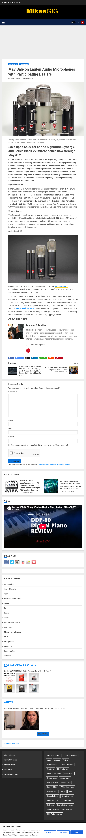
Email (10, 429)
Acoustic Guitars (53, 755)
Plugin (63, 792)
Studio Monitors (53, 810)
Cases (6, 603)
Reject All (63, 833)
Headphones (52, 778)
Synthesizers (67, 810)
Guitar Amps (68, 774)
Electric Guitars (62, 769)
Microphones (13, 64)
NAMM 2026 (52, 787)
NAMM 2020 (65, 783)
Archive (57, 760)
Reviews (50, 801)
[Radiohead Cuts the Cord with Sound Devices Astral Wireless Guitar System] (51, 486)
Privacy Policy (9, 765)
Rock (70, 481)
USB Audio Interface (54, 814)
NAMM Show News (67, 787)
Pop (70, 792)
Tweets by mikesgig (11, 744)
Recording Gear (9, 651)
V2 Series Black (61, 286)
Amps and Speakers (70, 755)
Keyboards (8, 627)
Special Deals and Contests (20, 665)
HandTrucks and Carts (12, 622)
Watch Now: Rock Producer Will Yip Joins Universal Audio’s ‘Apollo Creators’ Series (34, 708)
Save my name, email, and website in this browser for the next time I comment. (39, 445)
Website (11, 437)
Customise (49, 833)
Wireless (31, 480)
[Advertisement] (43, 41)
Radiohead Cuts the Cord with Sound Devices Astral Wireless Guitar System (70, 486)
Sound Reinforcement (65, 805)
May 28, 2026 (66, 491)
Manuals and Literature (12, 632)
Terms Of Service (10, 760)
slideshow (68, 801)
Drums (6, 613)
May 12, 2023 (29, 78)
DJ (5, 608)
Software (7, 656)
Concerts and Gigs (66, 765)
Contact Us (8, 769)
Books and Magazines (12, 599)
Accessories (9, 584)
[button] (3, 22)
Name (10, 420)
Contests (50, 769)
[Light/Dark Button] (73, 22)
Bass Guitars (52, 765)
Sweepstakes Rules (11, 774)
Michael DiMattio (16, 78)
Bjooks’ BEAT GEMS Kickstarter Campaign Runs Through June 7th (28, 671)
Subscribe (82, 22)
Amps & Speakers (10, 589)
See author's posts (37, 345)
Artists (8, 702)
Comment (12, 392)
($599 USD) (24, 308)
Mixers (6, 637)
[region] (43, 830)
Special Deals (24, 64)
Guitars (6, 618)
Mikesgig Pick (52, 783)
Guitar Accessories (54, 774)
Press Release (52, 796)
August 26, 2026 (27, 492)
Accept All (77, 833)
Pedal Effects (9, 646)
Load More (43, 734)
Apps (6, 594)
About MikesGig (10, 755)
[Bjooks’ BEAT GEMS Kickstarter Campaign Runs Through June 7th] (21, 683)
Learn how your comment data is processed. (54, 465)
